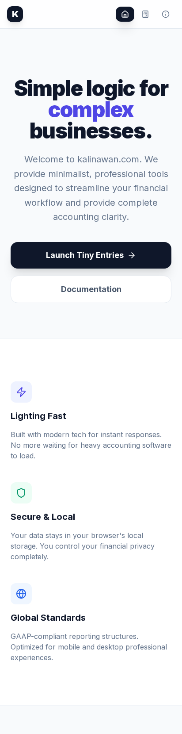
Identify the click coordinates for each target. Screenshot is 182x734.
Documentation (91, 289)
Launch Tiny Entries (85, 255)
